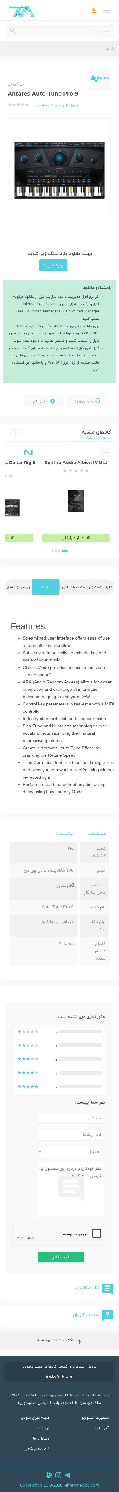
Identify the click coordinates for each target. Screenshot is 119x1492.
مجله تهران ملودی (35, 1417)
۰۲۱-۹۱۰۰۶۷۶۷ (83, 402)
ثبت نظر (60, 1257)
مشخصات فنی (73, 587)
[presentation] (19, 433)
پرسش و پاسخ (18, 587)
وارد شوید (53, 265)
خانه (110, 49)
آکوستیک (101, 1428)
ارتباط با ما (41, 1438)
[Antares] (99, 78)
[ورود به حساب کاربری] (94, 11)
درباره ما (43, 1428)
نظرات (45, 587)
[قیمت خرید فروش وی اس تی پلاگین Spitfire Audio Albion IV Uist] (75, 501)
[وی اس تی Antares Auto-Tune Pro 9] (59, 168)
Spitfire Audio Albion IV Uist (76, 462)
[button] (64, 551)
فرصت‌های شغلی (36, 1449)
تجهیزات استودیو (95, 1417)
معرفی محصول (101, 587)
